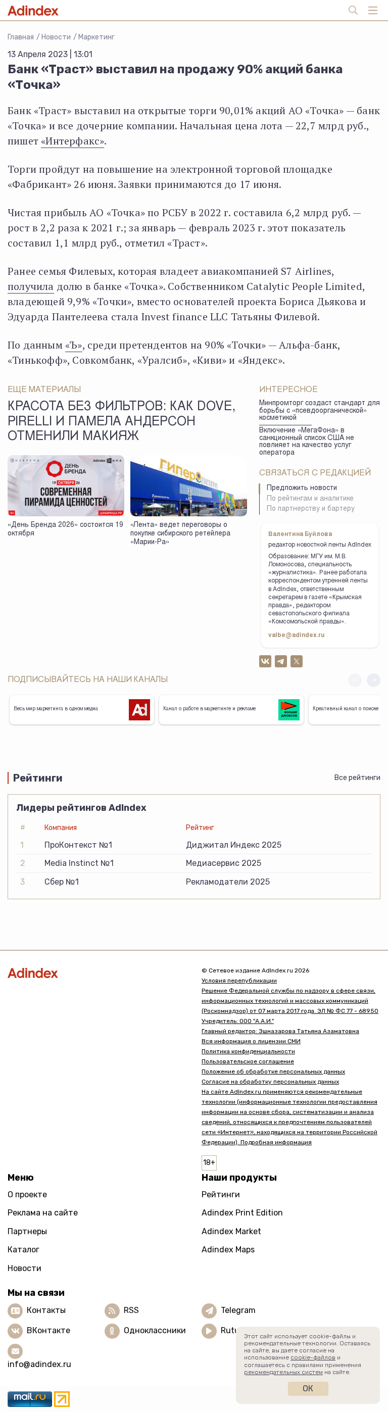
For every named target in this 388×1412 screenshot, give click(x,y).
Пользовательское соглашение (248, 1061)
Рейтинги (221, 1194)
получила (31, 286)
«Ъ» (73, 345)
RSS (131, 1310)
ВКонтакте (48, 1330)
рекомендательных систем (283, 1372)
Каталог (23, 1249)
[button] (373, 680)
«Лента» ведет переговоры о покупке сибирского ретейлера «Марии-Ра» (180, 534)
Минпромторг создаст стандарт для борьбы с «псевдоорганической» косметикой (319, 411)
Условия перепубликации (239, 980)
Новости (56, 37)
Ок (308, 1388)
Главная (21, 37)
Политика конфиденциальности (248, 1051)
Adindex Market (231, 1231)
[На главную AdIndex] (97, 973)
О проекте (27, 1194)
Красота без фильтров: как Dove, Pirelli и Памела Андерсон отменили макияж (121, 422)
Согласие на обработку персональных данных (270, 1081)
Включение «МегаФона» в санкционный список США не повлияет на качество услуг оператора (306, 442)
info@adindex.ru (39, 1364)
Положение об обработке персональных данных (273, 1071)
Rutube (235, 1330)
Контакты (46, 1310)
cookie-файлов (312, 1357)
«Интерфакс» (72, 141)
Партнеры (27, 1231)
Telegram (238, 1310)
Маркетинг (96, 37)
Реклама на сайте (43, 1213)
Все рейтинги (357, 777)
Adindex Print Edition (242, 1213)
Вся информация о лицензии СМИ (251, 1041)
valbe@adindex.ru (296, 635)
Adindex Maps (228, 1249)
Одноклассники (155, 1330)
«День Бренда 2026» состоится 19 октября (65, 530)
